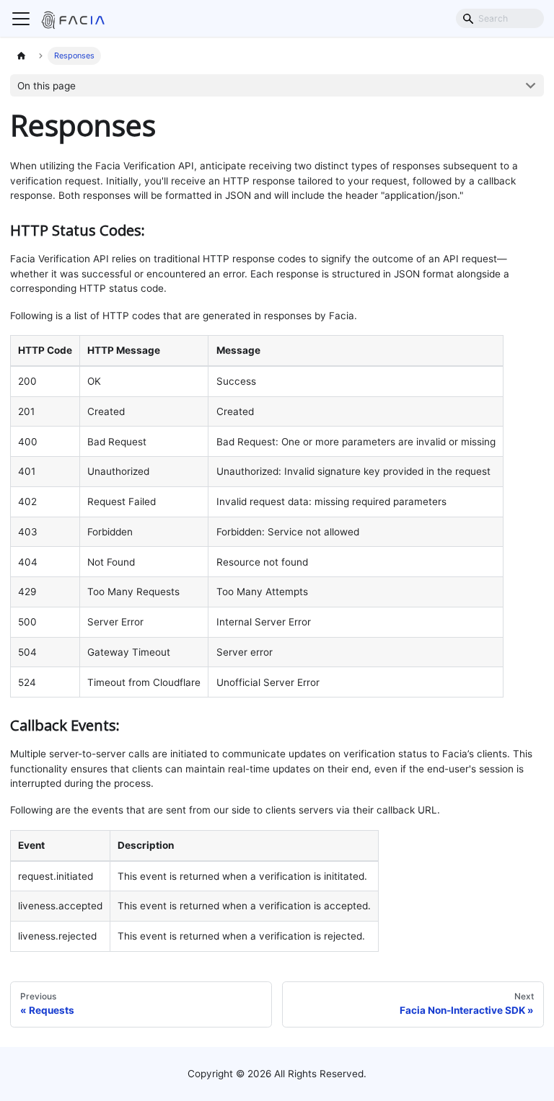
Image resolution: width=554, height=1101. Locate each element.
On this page (46, 86)
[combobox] (500, 18)
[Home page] (21, 56)
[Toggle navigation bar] (21, 19)
